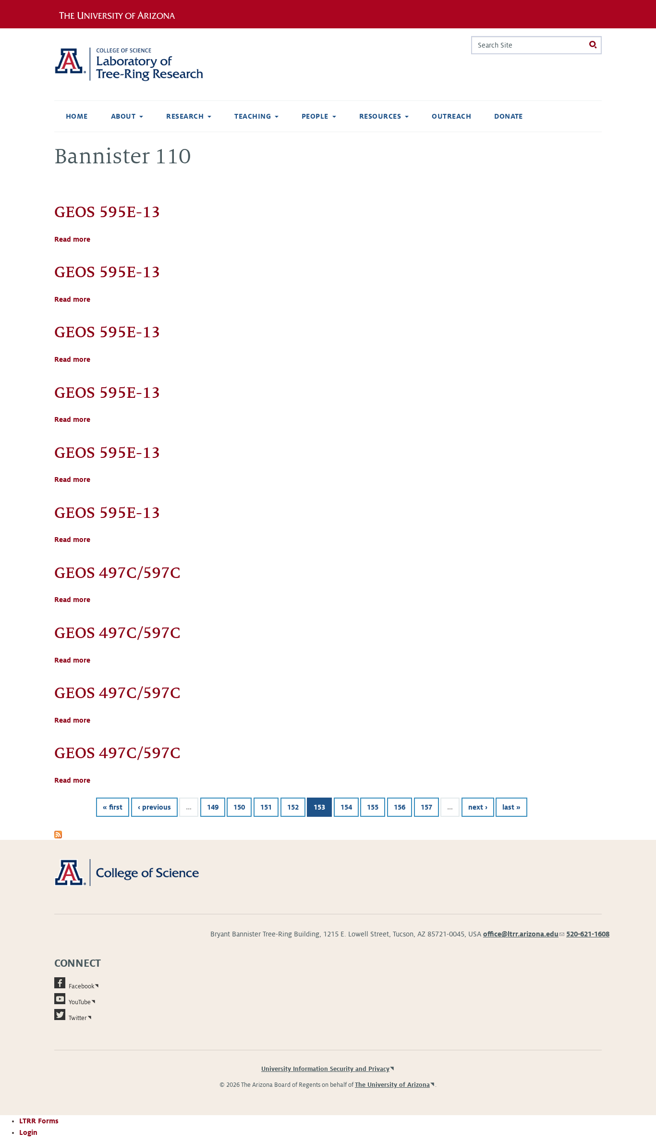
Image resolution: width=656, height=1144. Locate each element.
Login (28, 1132)
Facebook (81, 986)
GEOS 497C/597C (117, 572)
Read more (72, 239)
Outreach (451, 116)
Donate (508, 116)
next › (477, 807)
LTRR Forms (39, 1121)
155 (372, 807)
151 (266, 807)
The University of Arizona (392, 1085)
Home (77, 116)
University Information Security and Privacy (325, 1069)
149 (213, 807)
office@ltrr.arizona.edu (523, 934)
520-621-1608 (587, 934)
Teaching (252, 116)
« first (112, 807)
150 (239, 807)
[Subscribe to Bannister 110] (58, 834)
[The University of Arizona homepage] (120, 14)
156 (399, 807)
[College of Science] (140, 872)
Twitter (78, 1018)
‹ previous (154, 807)
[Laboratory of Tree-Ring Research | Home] (140, 64)
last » (511, 807)
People (315, 116)
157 (426, 807)
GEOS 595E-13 (107, 212)
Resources (380, 116)
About (123, 116)
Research (185, 116)
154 (346, 807)
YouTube (80, 1002)
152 (293, 807)
